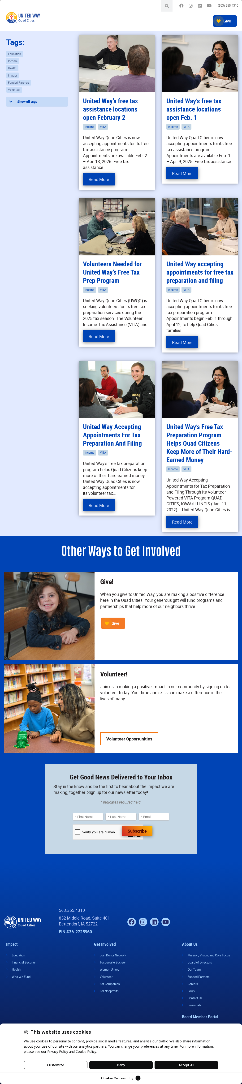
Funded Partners (18, 82)
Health (12, 68)
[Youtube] (209, 6)
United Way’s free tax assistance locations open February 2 (110, 109)
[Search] (167, 6)
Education (14, 54)
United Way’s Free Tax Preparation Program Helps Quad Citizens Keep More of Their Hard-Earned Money (199, 443)
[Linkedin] (200, 6)
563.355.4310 (72, 910)
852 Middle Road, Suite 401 (84, 918)
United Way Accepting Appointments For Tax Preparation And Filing (112, 434)
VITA (103, 127)
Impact (12, 75)
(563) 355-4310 (228, 5)
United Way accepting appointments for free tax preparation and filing (199, 272)
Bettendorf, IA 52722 (78, 924)
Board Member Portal (200, 1016)
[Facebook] (181, 6)
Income (12, 61)
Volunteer (14, 89)
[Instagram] (190, 6)
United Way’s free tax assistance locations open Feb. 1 (193, 109)
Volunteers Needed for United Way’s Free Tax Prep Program (112, 272)
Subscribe (137, 831)
